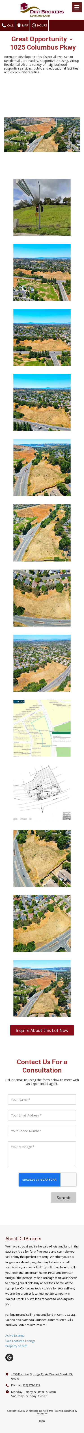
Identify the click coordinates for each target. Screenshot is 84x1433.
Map (25, 25)
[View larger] (41, 207)
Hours (42, 25)
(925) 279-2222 (31, 1385)
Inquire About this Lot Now (42, 1030)
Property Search (16, 1346)
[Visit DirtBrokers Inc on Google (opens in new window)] (9, 1357)
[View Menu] (77, 7)
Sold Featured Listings (20, 1341)
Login (42, 1420)
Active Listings (14, 1335)
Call (9, 25)
